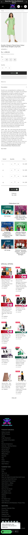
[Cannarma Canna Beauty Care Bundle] (21, 327)
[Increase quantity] (18, 164)
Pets (3, 442)
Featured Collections (8, 429)
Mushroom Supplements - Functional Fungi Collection (7, 235)
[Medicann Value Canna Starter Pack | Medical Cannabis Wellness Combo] (21, 352)
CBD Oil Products (6, 434)
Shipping (3, 54)
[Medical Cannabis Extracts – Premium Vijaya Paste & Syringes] (21, 244)
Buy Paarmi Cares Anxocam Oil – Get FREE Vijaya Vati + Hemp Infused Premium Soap (6, 337)
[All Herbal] (7, 210)
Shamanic (4, 456)
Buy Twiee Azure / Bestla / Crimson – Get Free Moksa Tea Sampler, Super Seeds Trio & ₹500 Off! (7, 282)
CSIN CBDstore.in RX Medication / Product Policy (13, 503)
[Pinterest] (11, 522)
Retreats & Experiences (7, 444)
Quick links (5, 506)
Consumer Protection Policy (8, 508)
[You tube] (17, 522)
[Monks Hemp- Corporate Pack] (7, 352)
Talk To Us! (4, 473)
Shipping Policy (5, 514)
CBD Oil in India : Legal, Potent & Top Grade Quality (21, 217)
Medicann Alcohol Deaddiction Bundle (20, 308)
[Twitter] (5, 522)
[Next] (26, 2)
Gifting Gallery (5, 454)
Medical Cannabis (6, 432)
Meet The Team (5, 475)
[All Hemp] (7, 244)
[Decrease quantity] (11, 164)
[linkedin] (14, 522)
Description (4, 87)
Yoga (3, 458)
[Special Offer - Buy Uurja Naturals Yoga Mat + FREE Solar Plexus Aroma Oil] (7, 376)
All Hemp (7, 250)
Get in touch (5, 519)
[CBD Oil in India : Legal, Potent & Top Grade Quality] (21, 210)
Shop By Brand (5, 450)
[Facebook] (3, 522)
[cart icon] (25, 6)
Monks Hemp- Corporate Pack (5, 360)
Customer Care (6, 467)
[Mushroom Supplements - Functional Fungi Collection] (7, 226)
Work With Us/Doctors (7, 485)
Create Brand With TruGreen (9, 481)
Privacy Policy (5, 510)
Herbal (3, 436)
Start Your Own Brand (7, 489)
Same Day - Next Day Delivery (9, 446)
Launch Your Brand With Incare (9, 479)
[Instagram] (8, 522)
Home (2, 10)
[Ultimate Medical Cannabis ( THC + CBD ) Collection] (21, 226)
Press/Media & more (6, 493)
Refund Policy (5, 512)
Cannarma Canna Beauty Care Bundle (21, 335)
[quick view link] (11, 276)
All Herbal (7, 216)
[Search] (18, 6)
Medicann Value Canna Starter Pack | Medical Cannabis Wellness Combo (21, 362)
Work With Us (5, 463)
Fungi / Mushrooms (6, 438)
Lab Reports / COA (6, 491)
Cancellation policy (6, 516)
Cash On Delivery (6, 448)
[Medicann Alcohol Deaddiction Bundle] (21, 300)
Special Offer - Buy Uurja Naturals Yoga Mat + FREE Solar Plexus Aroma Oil (6, 385)
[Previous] (2, 2)
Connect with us (5, 461)
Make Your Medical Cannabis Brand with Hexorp (13, 477)
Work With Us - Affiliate (7, 483)
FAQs (3, 471)
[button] (14, 77)
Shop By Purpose (6, 452)
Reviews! (4, 469)
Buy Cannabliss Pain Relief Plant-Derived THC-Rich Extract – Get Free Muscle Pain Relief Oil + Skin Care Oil (7, 311)
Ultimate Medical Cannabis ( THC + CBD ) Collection (20, 234)
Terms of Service (6, 501)
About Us (4, 497)
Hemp (3, 460)
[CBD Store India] (13, 6)
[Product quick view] (25, 276)
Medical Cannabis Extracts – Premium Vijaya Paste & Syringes (21, 252)
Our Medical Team (6, 499)
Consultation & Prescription (8, 440)
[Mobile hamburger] (2, 6)
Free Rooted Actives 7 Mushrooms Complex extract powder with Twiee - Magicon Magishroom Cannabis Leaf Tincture (21, 387)
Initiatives (4, 495)
